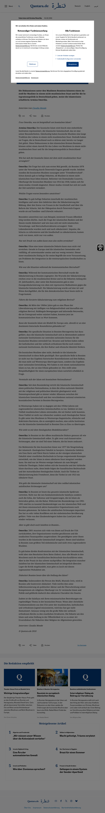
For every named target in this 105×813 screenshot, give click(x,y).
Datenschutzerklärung (23, 46)
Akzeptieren (72, 64)
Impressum (34, 78)
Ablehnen (32, 64)
